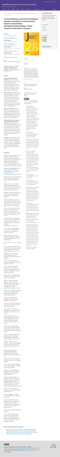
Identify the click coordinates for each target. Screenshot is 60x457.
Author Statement (33, 222)
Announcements (36, 9)
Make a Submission (46, 46)
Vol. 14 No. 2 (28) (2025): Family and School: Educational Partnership (23, 13)
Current (13, 9)
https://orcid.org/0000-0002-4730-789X (10, 57)
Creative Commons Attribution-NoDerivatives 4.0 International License (31, 102)
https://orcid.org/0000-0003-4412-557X (10, 50)
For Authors (44, 28)
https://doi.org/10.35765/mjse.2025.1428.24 (12, 61)
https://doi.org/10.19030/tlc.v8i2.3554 (11, 189)
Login (56, 1)
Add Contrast (47, 1)
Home (8, 9)
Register (51, 1)
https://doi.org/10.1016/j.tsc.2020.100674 (12, 205)
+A (42, 1)
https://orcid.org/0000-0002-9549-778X (10, 44)
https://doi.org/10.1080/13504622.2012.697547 (13, 385)
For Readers (44, 26)
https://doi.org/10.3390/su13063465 (11, 225)
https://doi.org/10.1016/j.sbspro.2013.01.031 (12, 174)
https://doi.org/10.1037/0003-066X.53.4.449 (12, 287)
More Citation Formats (28, 79)
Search (55, 9)
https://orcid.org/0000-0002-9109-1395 (10, 38)
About (22, 9)
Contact (42, 9)
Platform (4, 9)
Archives (18, 9)
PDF (26, 59)
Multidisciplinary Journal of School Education (19, 4)
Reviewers (29, 9)
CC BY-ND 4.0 (37, 448)
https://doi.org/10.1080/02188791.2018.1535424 (13, 165)
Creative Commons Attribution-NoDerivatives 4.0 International (22, 448)
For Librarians (44, 30)
